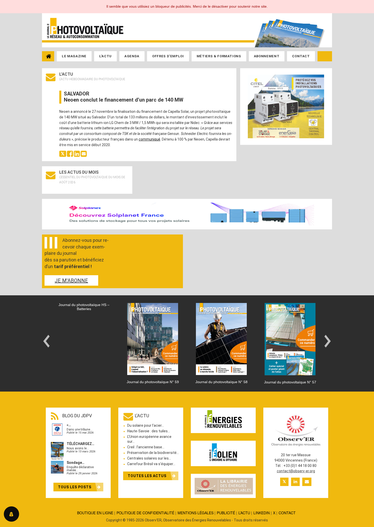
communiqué (149, 139)
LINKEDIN (261, 512)
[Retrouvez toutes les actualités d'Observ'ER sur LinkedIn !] (295, 482)
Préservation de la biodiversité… (153, 453)
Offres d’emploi (168, 56)
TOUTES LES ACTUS (147, 476)
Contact (301, 56)
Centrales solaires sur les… (149, 458)
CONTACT (287, 512)
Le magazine (74, 56)
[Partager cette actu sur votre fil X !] (62, 153)
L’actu (105, 56)
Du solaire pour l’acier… (145, 425)
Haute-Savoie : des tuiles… (148, 431)
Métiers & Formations (219, 56)
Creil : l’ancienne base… (145, 447)
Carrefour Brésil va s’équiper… (151, 464)
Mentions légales (195, 512)
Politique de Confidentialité (145, 512)
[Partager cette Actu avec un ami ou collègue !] (84, 153)
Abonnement (267, 56)
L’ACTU (244, 512)
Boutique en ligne (95, 512)
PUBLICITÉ (226, 512)
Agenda (131, 56)
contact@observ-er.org (296, 471)
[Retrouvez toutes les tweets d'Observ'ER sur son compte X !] (284, 482)
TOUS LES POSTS (75, 487)
